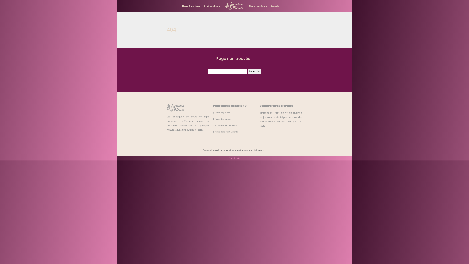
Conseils (274, 6)
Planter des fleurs (258, 6)
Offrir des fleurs (212, 6)
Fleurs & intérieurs (191, 6)
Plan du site (234, 158)
